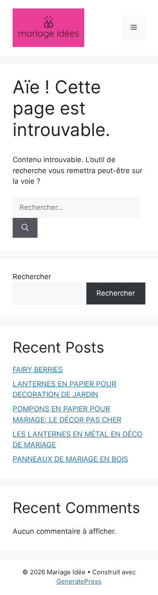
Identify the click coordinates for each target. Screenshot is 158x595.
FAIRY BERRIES (38, 369)
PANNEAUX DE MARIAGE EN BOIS (70, 459)
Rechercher (32, 276)
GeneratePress (79, 581)
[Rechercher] (25, 228)
